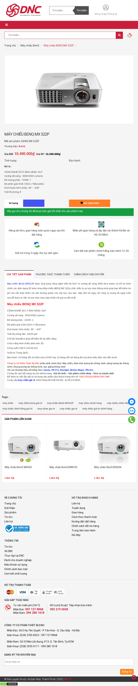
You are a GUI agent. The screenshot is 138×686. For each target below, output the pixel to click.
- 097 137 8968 (48, 635)
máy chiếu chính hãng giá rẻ (17, 408)
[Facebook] (131, 401)
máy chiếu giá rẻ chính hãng (97, 408)
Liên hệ (8, 521)
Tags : (5, 397)
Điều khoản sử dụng (15, 564)
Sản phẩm (10, 512)
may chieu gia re (46, 408)
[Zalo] (131, 410)
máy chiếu (8, 403)
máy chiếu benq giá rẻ (30, 403)
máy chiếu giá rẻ (68, 408)
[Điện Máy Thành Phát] (24, 10)
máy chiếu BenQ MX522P (60, 403)
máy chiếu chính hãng (118, 403)
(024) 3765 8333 (29, 635)
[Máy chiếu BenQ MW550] (69, 445)
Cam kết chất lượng (15, 573)
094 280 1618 (35, 612)
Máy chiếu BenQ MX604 (107, 467)
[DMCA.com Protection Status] (9, 683)
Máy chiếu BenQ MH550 (18, 467)
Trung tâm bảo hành (84, 530)
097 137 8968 (34, 609)
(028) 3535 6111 (29, 646)
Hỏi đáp (76, 535)
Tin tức (8, 517)
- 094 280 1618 (48, 646)
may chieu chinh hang (90, 403)
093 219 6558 (59, 609)
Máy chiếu (48, 288)
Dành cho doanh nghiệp (18, 560)
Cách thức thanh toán (84, 517)
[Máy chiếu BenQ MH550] (24, 445)
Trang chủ (10, 503)
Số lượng (13, 203)
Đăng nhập (100, 14)
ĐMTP (67, 679)
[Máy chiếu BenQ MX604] (114, 445)
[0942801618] (131, 419)
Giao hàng (77, 512)
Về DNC (8, 551)
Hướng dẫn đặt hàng (84, 521)
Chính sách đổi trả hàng (85, 526)
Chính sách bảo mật (16, 569)
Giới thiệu (9, 508)
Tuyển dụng (78, 508)
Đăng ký (112, 14)
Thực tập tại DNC (14, 555)
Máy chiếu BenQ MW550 (63, 467)
